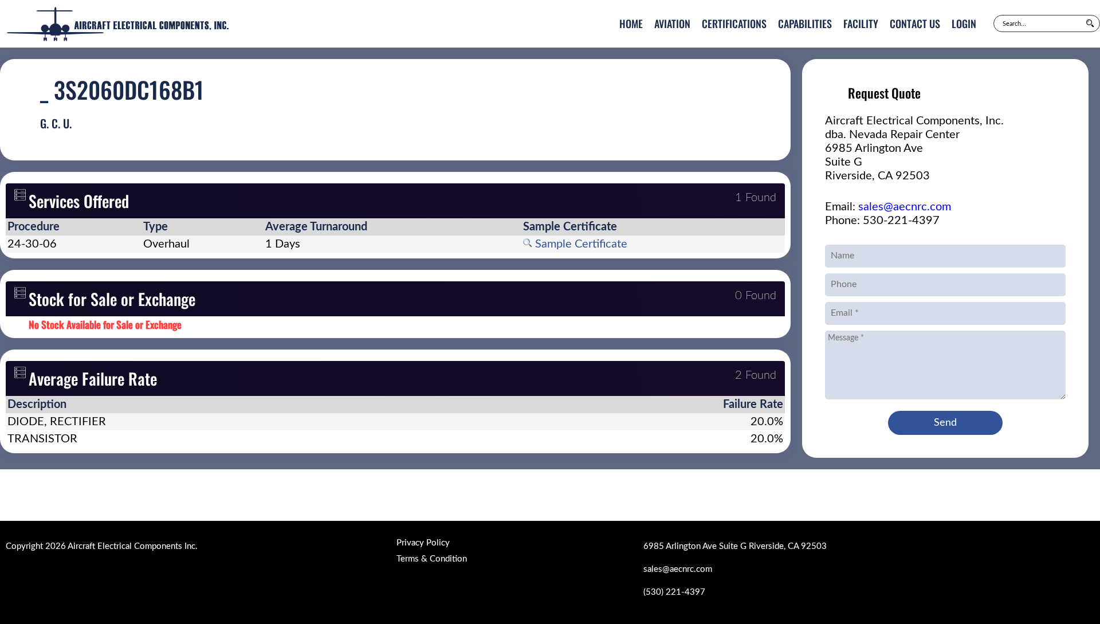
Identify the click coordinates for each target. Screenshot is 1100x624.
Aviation (672, 23)
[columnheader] (74, 227)
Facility (860, 23)
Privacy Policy (423, 543)
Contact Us (915, 23)
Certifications (734, 23)
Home (631, 23)
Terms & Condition (431, 559)
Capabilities (805, 23)
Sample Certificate (579, 244)
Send (945, 423)
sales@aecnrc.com (904, 207)
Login (964, 23)
